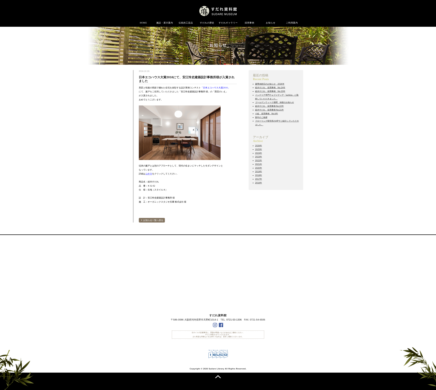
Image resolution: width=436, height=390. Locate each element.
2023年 (258, 157)
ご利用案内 (292, 22)
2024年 (258, 153)
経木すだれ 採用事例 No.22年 (269, 106)
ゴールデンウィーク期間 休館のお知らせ (274, 102)
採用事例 (249, 22)
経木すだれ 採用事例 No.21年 (269, 110)
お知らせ (270, 22)
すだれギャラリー (228, 22)
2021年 (258, 164)
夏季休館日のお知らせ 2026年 (269, 84)
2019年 (258, 171)
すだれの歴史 (207, 22)
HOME (143, 22)
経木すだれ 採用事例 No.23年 (270, 91)
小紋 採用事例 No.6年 (266, 113)
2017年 (258, 179)
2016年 (258, 183)
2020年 (258, 168)
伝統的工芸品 (186, 22)
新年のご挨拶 (261, 117)
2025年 (258, 149)
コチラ (148, 173)
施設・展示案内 (164, 22)
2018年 (258, 175)
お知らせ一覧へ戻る (153, 220)
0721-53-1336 (234, 319)
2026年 (258, 145)
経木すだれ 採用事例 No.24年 (270, 87)
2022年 (258, 160)
